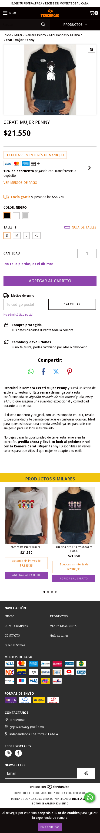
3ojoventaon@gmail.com (27, 727)
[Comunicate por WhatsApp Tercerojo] (89, 797)
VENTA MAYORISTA (63, 626)
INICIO (9, 616)
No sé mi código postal (18, 314)
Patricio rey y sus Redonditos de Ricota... (74, 549)
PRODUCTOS (59, 616)
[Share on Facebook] (43, 371)
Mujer (18, 35)
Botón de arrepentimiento (50, 803)
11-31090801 (18, 720)
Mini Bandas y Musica (64, 35)
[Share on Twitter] (56, 371)
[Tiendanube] (50, 788)
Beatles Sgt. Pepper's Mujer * (26, 547)
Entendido (50, 827)
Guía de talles (84, 227)
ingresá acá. (80, 799)
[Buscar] (43, 24)
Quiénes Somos (15, 645)
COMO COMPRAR (16, 626)
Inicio (7, 35)
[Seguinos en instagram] (8, 753)
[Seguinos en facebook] (18, 753)
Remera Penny (35, 35)
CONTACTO (12, 636)
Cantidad (11, 253)
